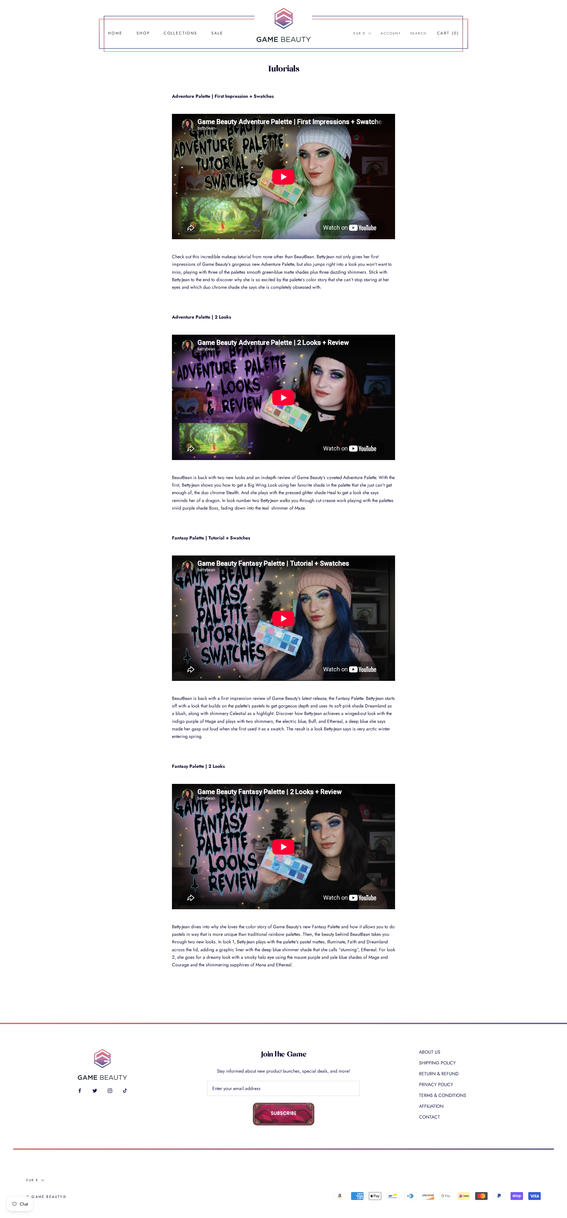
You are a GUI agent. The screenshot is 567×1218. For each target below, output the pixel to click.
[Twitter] (95, 1090)
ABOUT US (429, 1052)
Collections (180, 33)
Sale (217, 33)
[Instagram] (110, 1090)
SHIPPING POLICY (437, 1063)
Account (391, 33)
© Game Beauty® (46, 1196)
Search (418, 33)
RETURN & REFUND (439, 1073)
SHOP (143, 33)
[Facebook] (79, 1090)
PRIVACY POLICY (436, 1084)
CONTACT (429, 1117)
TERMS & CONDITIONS (442, 1095)
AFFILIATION (431, 1106)
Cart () (448, 33)
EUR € (359, 33)
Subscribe (284, 1113)
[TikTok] (125, 1090)
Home (115, 33)
